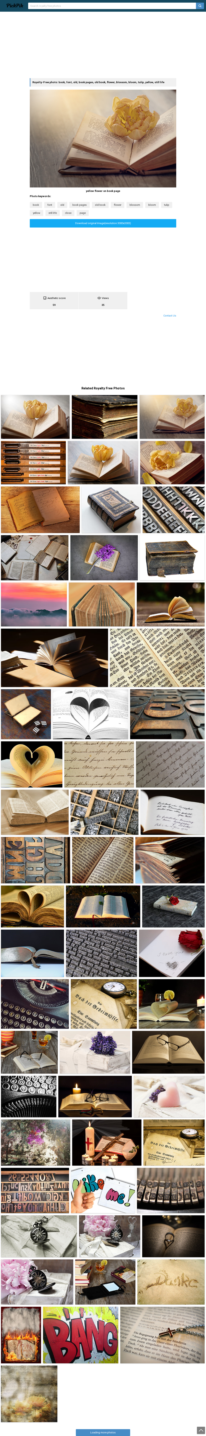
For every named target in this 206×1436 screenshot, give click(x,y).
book (36, 204)
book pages (79, 204)
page (83, 212)
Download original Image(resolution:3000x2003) (103, 223)
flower (117, 204)
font (49, 204)
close (68, 212)
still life (52, 212)
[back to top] (201, 1430)
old (62, 204)
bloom (152, 204)
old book (100, 204)
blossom (135, 204)
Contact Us (169, 315)
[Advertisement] (103, 45)
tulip (166, 204)
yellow (36, 212)
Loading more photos (103, 1432)
